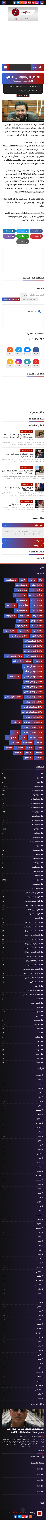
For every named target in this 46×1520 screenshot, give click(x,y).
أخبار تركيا (36, 615)
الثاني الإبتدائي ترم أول (32, 681)
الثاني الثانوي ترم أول (12, 696)
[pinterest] (33, 2)
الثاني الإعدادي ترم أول (32, 691)
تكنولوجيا (26, 742)
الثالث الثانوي (12, 676)
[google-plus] (29, 2)
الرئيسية (35, 67)
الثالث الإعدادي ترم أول (32, 671)
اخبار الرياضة (35, 600)
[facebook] (14, 2)
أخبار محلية (23, 630)
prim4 (17, 752)
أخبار (31, 580)
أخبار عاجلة (21, 620)
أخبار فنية (36, 630)
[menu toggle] (42, 2)
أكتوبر (22, 1118)
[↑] (23, 1510)
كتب (28, 747)
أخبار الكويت (36, 610)
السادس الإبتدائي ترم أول (31, 727)
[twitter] (18, 2)
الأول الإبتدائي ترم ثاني (32, 640)
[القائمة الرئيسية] (5, 67)
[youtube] (23, 1516)
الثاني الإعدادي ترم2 (33, 696)
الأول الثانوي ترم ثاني (13, 656)
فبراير (22, 1101)
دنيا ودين (14, 742)
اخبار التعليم (36, 585)
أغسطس (22, 1075)
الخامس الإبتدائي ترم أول (31, 706)
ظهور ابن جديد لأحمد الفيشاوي (20, 504)
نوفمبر (22, 1114)
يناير (22, 1105)
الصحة (14, 732)
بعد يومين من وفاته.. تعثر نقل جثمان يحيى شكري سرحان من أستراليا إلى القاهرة (25, 1430)
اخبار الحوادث (20, 590)
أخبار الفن (22, 605)
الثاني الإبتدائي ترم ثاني (32, 686)
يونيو (22, 1083)
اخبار (22, 580)
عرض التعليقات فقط (29, 299)
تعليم (38, 742)
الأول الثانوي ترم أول (33, 656)
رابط (38, 1469)
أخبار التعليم (10, 580)
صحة (38, 747)
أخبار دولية (23, 615)
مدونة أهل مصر (13, 1512)
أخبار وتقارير (36, 635)
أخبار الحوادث (21, 90)
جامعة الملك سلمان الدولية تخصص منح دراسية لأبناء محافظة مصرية (17, 472)
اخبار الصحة (36, 605)
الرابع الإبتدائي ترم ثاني (32, 722)
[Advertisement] (23, 45)
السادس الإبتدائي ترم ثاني (31, 732)
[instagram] (37, 2)
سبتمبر (22, 1123)
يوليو (22, 1079)
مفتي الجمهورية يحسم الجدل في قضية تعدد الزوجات (19, 455)
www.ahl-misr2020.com (35, 1436)
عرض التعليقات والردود (10, 299)
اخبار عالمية (21, 625)
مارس (22, 1096)
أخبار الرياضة (19, 595)
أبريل (22, 1092)
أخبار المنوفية (20, 610)
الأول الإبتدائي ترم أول (18, 635)
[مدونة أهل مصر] (23, 14)
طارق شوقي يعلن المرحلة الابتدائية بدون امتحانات (19, 489)
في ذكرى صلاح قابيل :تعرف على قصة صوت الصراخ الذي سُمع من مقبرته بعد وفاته (18, 437)
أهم (22, 737)
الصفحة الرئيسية (34, 90)
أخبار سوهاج (35, 620)
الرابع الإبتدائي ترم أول (32, 717)
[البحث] (4, 2)
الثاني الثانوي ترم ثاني (32, 701)
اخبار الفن (10, 605)
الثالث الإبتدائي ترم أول (21, 661)
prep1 (8, 747)
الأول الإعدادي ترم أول (32, 646)
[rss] (22, 2)
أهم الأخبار (10, 737)
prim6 (27, 757)
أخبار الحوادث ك (34, 595)
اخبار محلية (9, 630)
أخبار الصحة (21, 600)
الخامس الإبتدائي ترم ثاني (31, 712)
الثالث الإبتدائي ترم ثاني (32, 666)
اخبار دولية (9, 615)
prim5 (38, 757)
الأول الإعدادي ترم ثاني (32, 651)
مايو (22, 1088)
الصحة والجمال (35, 737)
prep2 (38, 752)
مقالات (18, 747)
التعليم (37, 661)
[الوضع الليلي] (39, 1513)
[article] (23, 255)
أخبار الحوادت (20, 585)
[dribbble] (25, 2)
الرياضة (15, 722)
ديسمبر (22, 1110)
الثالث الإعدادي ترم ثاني (32, 676)
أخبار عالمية (36, 625)
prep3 (27, 752)
